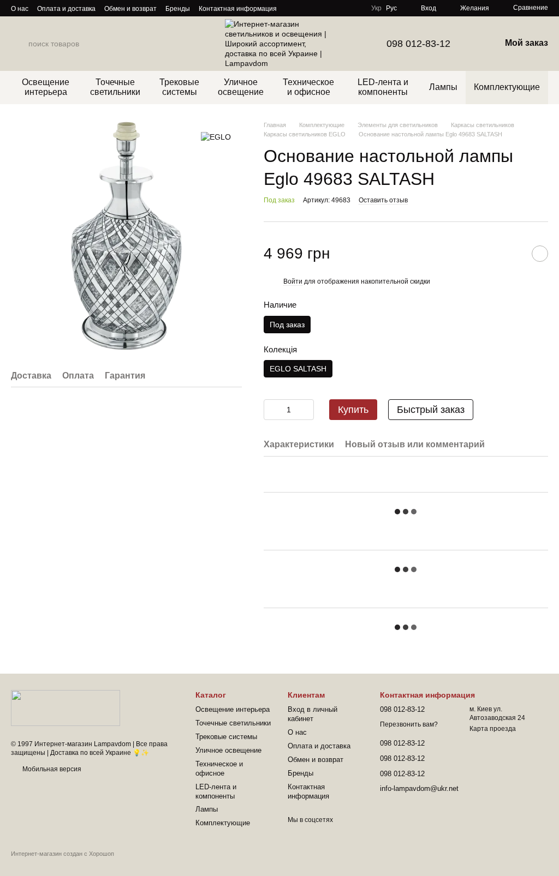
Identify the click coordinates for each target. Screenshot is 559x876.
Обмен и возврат (130, 9)
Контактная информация (238, 9)
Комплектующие (507, 87)
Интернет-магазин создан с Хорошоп (62, 853)
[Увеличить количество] (305, 409)
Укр (376, 8)
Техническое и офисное (308, 87)
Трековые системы (179, 87)
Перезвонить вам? (409, 724)
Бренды (177, 9)
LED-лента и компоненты (383, 87)
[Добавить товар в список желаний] (540, 253)
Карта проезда (492, 729)
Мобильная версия (51, 769)
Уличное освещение (241, 87)
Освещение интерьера (45, 87)
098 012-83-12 (418, 44)
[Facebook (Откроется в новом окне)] (318, 8)
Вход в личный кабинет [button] (312, 714)
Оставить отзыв (383, 200)
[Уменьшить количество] (272, 409)
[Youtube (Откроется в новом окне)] (331, 8)
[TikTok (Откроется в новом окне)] (305, 8)
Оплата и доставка (66, 9)
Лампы (443, 87)
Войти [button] (292, 281)
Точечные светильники (115, 87)
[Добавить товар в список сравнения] (512, 253)
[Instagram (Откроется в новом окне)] (292, 8)
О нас (19, 9)
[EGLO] (216, 137)
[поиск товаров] (19, 43)
